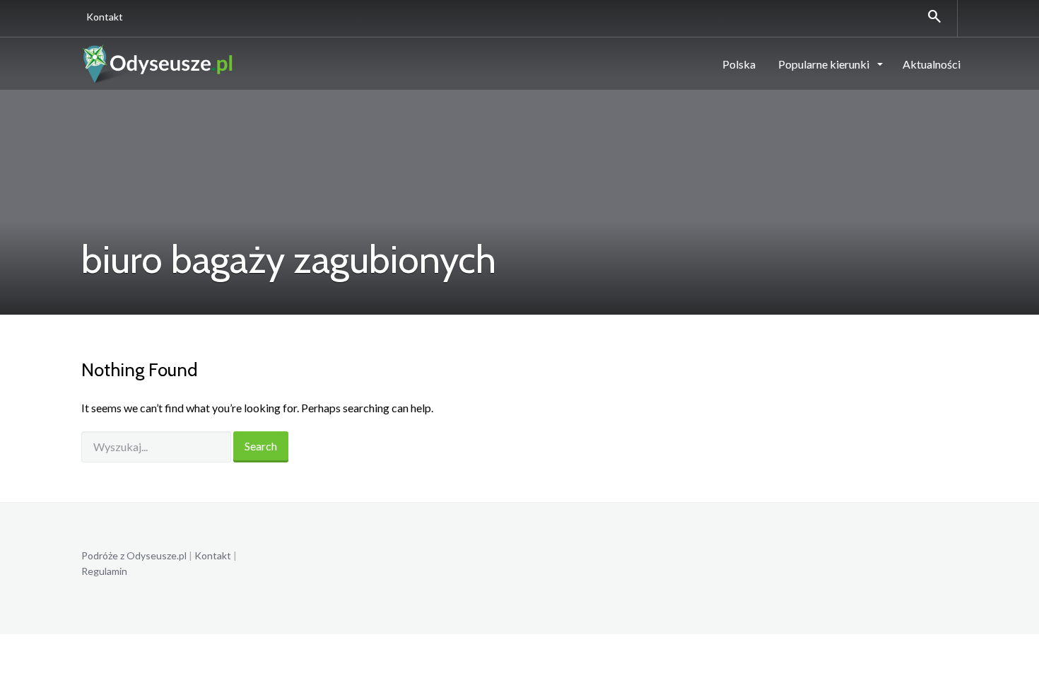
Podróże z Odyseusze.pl (134, 555)
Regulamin (104, 571)
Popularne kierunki (824, 64)
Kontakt (104, 17)
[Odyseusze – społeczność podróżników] (158, 62)
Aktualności (932, 64)
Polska (739, 64)
